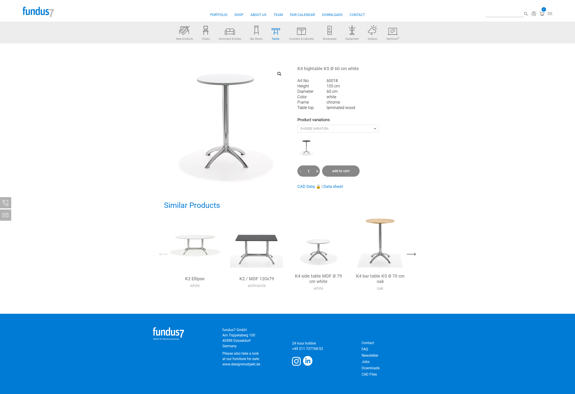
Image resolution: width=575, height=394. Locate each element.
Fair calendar (302, 15)
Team (278, 15)
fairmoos (393, 38)
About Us (258, 15)
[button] (279, 74)
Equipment (352, 38)
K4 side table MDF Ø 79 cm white (318, 278)
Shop (238, 15)
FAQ (365, 349)
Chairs (206, 38)
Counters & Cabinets (301, 38)
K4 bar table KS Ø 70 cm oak (380, 278)
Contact (357, 15)
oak (380, 288)
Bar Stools (256, 38)
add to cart (340, 171)
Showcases (329, 38)
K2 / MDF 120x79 (256, 278)
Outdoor (373, 38)
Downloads (332, 15)
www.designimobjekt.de (241, 364)
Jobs (365, 362)
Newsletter (370, 355)
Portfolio (218, 15)
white (195, 285)
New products (184, 38)
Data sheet (333, 186)
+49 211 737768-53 (307, 349)
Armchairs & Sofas (230, 38)
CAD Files (369, 374)
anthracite (257, 285)
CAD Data (309, 186)
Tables (275, 38)
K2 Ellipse (195, 278)
